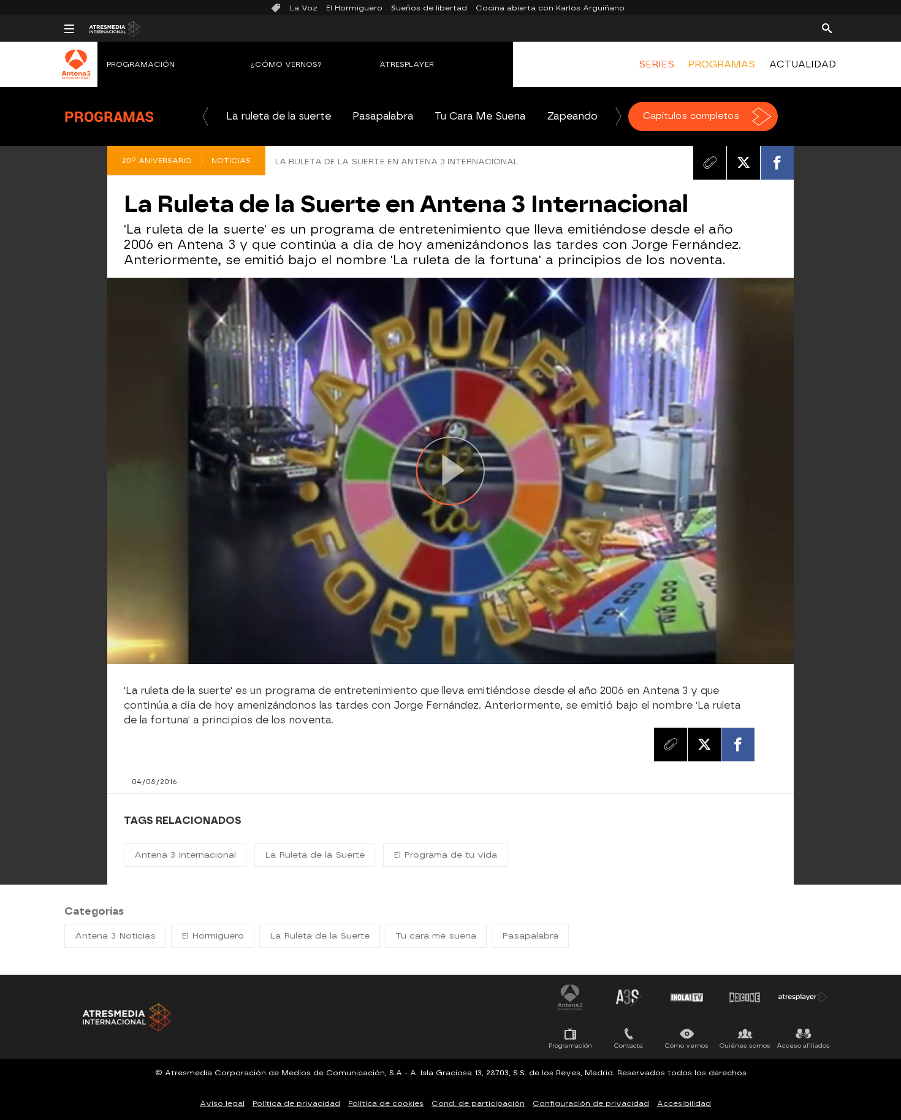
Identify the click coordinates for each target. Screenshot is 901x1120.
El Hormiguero (354, 8)
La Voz (303, 8)
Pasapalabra (382, 116)
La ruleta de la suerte (278, 116)
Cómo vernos (687, 1045)
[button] (205, 116)
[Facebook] (777, 162)
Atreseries (628, 997)
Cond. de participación (478, 1103)
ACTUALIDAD (802, 64)
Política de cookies (386, 1103)
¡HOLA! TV (686, 997)
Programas (109, 116)
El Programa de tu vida (445, 855)
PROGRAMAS (721, 64)
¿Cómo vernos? (286, 64)
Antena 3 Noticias (115, 936)
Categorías (94, 911)
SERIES (656, 64)
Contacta (628, 1045)
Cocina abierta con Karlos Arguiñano (550, 8)
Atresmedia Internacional (125, 1017)
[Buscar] (827, 27)
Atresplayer (406, 64)
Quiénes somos (745, 1045)
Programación (141, 64)
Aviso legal (222, 1103)
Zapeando (572, 116)
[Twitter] (743, 162)
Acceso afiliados (803, 1045)
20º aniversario (157, 160)
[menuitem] (656, 64)
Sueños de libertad (429, 8)
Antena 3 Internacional (185, 855)
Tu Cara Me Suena (480, 116)
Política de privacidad (296, 1103)
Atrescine (744, 997)
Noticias (231, 160)
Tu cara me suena (435, 936)
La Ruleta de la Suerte (315, 855)
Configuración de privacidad (591, 1103)
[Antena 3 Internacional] (76, 72)
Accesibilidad (684, 1103)
